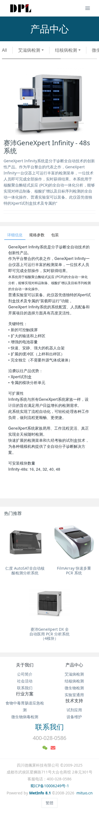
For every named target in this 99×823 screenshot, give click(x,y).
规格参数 (37, 234)
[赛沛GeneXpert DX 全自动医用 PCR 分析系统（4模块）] (49, 603)
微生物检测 (74, 687)
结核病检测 (66, 50)
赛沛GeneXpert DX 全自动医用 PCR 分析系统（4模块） (49, 634)
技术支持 (74, 701)
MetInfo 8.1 (40, 792)
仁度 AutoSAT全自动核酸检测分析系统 (25, 570)
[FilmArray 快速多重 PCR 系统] (74, 542)
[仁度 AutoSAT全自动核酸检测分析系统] (25, 542)
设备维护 (74, 716)
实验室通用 (74, 694)
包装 (55, 234)
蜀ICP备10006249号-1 (49, 785)
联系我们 (24, 687)
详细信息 (15, 234)
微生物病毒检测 (24, 716)
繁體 (49, 802)
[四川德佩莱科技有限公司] (20, 8)
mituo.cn (84, 792)
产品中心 (74, 665)
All (4, 50)
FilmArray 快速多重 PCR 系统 (74, 570)
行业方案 (25, 694)
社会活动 (24, 681)
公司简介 (24, 674)
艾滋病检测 (29, 50)
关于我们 (25, 665)
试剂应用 (74, 709)
